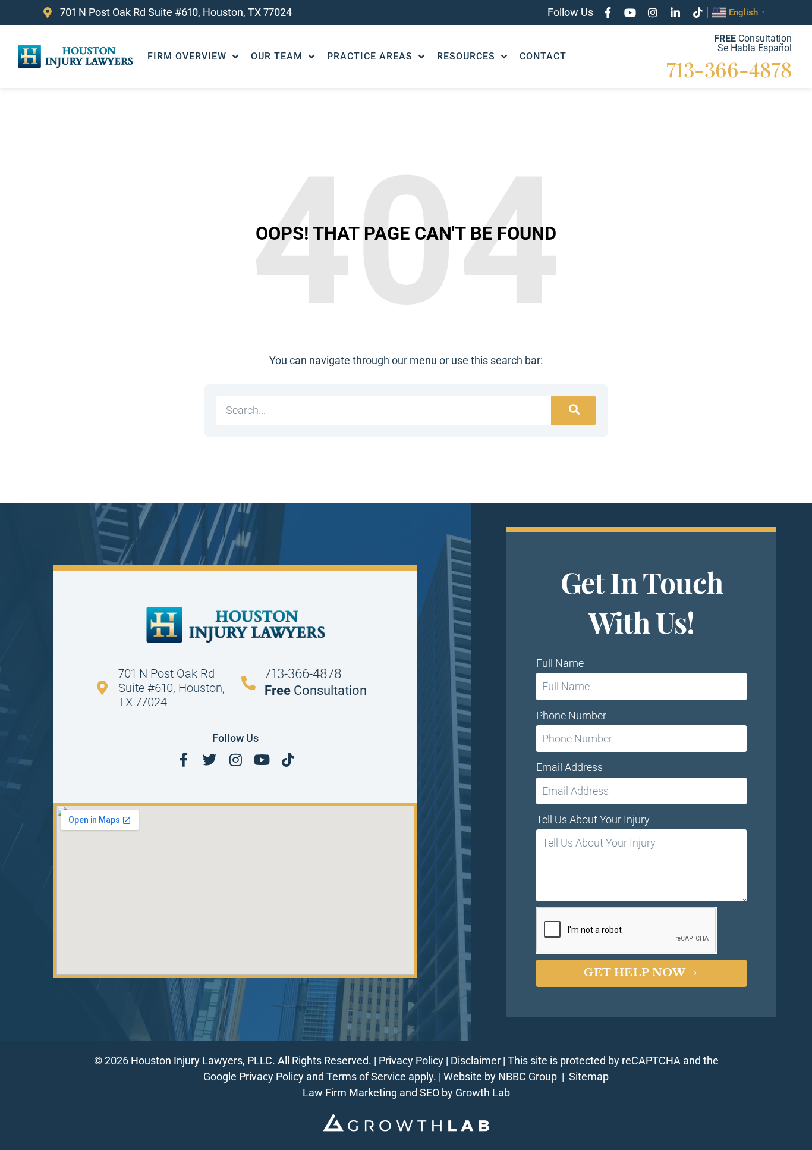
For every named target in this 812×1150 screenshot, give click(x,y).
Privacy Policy (411, 1060)
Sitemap (589, 1076)
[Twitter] (209, 760)
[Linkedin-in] (675, 12)
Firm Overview (186, 56)
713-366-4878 (729, 69)
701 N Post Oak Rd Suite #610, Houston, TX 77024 (171, 687)
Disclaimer (476, 1060)
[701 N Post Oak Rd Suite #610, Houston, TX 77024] (102, 688)
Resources (466, 56)
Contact (543, 56)
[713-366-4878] (248, 683)
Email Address (569, 767)
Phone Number (571, 715)
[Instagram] (652, 12)
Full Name (560, 663)
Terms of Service (366, 1076)
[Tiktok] (698, 12)
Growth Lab (482, 1092)
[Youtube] (630, 12)
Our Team (277, 56)
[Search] (573, 410)
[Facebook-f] (607, 12)
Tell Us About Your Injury (593, 819)
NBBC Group (528, 1076)
